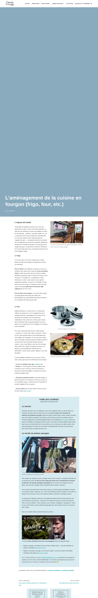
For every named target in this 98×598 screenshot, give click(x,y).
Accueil (27, 3)
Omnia (38, 364)
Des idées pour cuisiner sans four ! (69, 583)
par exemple (64, 419)
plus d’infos (27, 391)
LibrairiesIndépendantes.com (49, 557)
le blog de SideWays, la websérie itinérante (61, 570)
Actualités (69, 3)
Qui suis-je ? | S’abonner (82, 3)
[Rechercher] (91, 3)
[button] (63, 3)
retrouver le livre (40, 548)
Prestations (35, 3)
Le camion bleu (11, 210)
